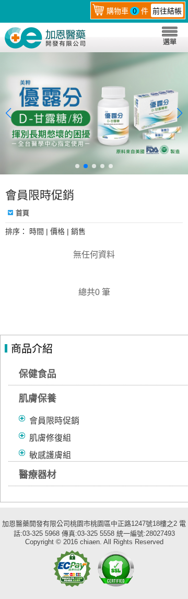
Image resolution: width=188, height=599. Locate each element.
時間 (36, 231)
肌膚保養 (37, 398)
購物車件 (144, 11)
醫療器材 (37, 474)
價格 (57, 231)
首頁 (22, 213)
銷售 (78, 231)
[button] (77, 166)
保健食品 (37, 374)
